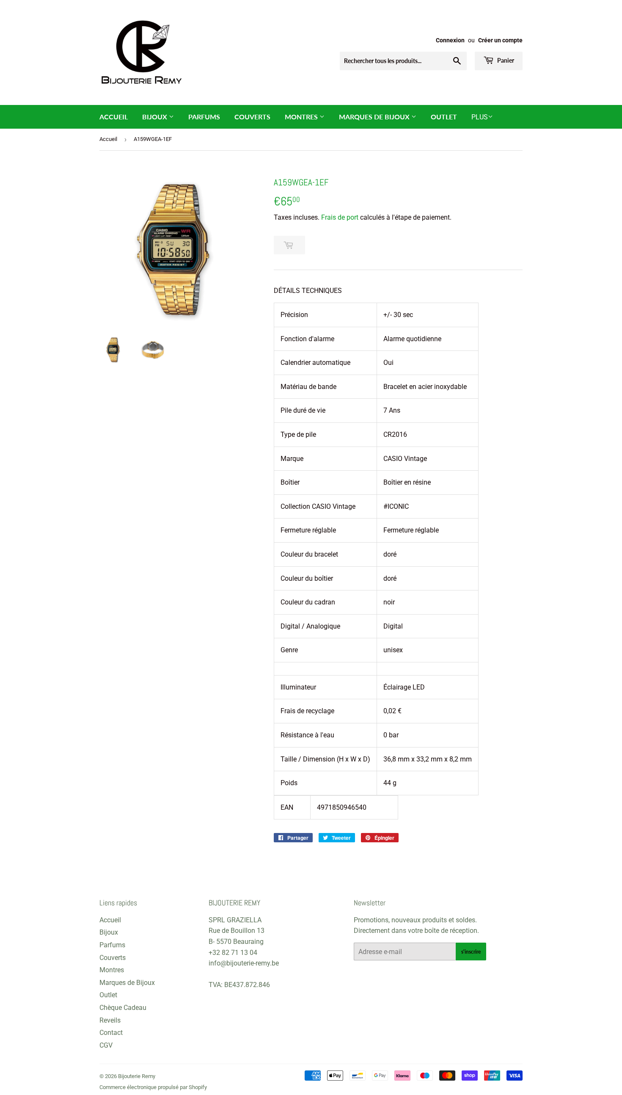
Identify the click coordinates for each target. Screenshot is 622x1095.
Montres (302, 117)
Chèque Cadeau (122, 1008)
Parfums (204, 117)
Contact (111, 1033)
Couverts (252, 117)
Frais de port (339, 217)
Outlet (444, 117)
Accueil (113, 117)
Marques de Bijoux (375, 117)
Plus (479, 117)
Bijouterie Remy (136, 1076)
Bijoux (155, 117)
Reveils (110, 1020)
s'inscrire (471, 952)
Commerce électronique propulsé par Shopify (153, 1087)
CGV (106, 1045)
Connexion (450, 40)
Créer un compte (500, 40)
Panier (505, 60)
